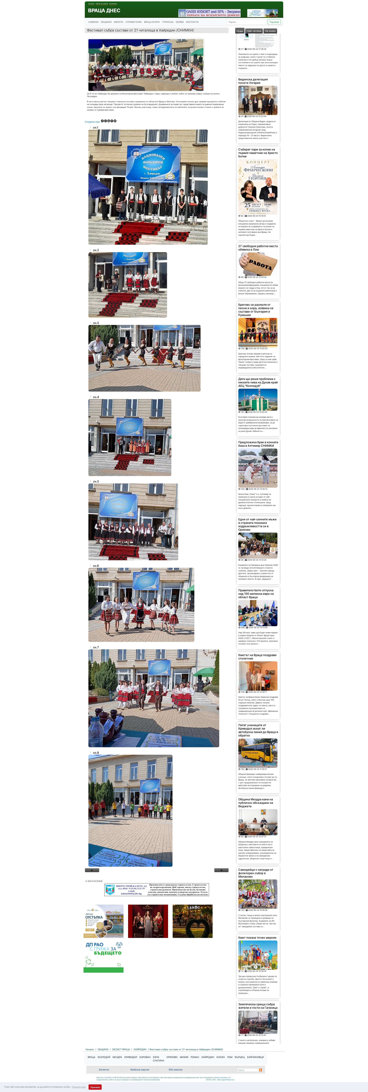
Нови (240, 31)
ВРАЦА (91, 1057)
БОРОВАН (145, 1057)
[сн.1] (156, 187)
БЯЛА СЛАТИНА (158, 1059)
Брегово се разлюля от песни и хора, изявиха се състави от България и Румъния (255, 244)
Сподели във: (92, 121)
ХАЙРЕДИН (207, 1057)
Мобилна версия (139, 1069)
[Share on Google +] (105, 120)
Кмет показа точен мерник (257, 872)
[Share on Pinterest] (111, 120)
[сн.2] (156, 284)
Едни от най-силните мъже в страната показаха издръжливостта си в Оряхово (257, 459)
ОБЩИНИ (106, 22)
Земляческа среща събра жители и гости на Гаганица (257, 940)
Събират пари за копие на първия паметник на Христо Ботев (258, 87)
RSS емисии (175, 1069)
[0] (92, 870)
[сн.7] (156, 698)
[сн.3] (156, 358)
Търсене (274, 22)
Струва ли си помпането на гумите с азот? (257, 1001)
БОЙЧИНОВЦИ (255, 1057)
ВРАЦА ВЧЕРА (152, 22)
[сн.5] (156, 521)
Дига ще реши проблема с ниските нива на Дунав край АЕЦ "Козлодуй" (258, 317)
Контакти (113, 4)
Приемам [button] (95, 1087)
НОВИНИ (93, 22)
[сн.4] (156, 437)
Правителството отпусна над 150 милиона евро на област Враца (256, 528)
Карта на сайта (102, 4)
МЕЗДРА (117, 1057)
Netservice (230, 1080)
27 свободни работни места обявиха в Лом (258, 182)
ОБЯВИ (180, 22)
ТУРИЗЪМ (167, 22)
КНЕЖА (220, 1057)
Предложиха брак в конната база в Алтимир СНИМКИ (258, 378)
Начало (91, 4)
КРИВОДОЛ (130, 1057)
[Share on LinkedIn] (108, 120)
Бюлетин (104, 1069)
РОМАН (195, 1057)
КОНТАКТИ (192, 22)
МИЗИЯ (184, 1057)
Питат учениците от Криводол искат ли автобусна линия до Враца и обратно (258, 665)
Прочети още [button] (79, 1087)
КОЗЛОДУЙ (104, 1057)
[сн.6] (156, 605)
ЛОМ (229, 1057)
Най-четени (254, 30)
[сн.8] (156, 811)
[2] (221, 870)
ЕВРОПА (118, 22)
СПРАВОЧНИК (133, 22)
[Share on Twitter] (115, 120)
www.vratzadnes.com (107, 1077)
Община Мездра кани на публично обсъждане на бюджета (255, 737)
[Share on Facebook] (102, 120)
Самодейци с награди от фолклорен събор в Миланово (255, 807)
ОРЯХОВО (172, 1057)
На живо (270, 30)
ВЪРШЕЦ (240, 1057)
